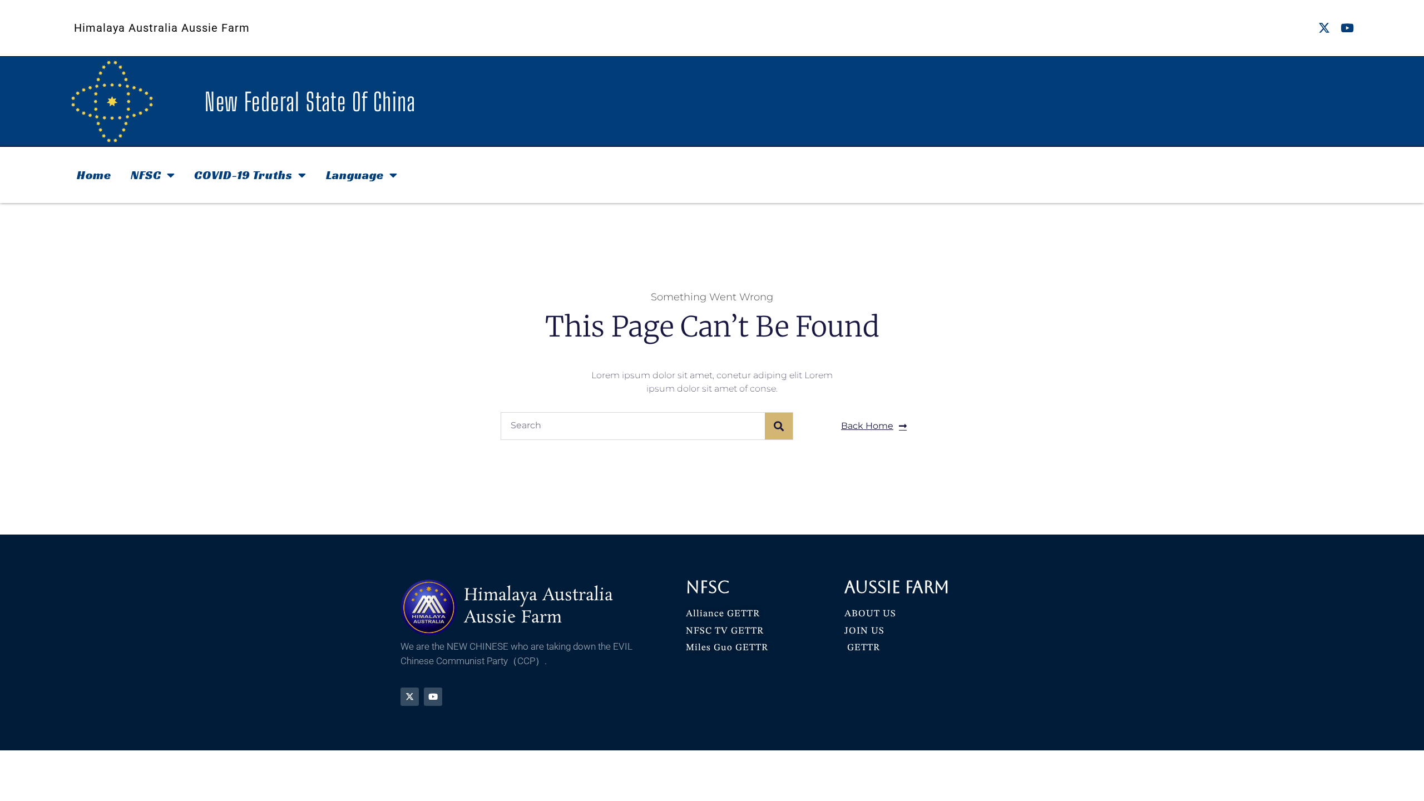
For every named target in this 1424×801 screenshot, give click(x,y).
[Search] (779, 426)
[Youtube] (1347, 28)
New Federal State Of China (310, 101)
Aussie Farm (897, 587)
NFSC (146, 174)
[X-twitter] (1324, 28)
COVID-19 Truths (243, 174)
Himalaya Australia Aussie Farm (162, 27)
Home (94, 174)
